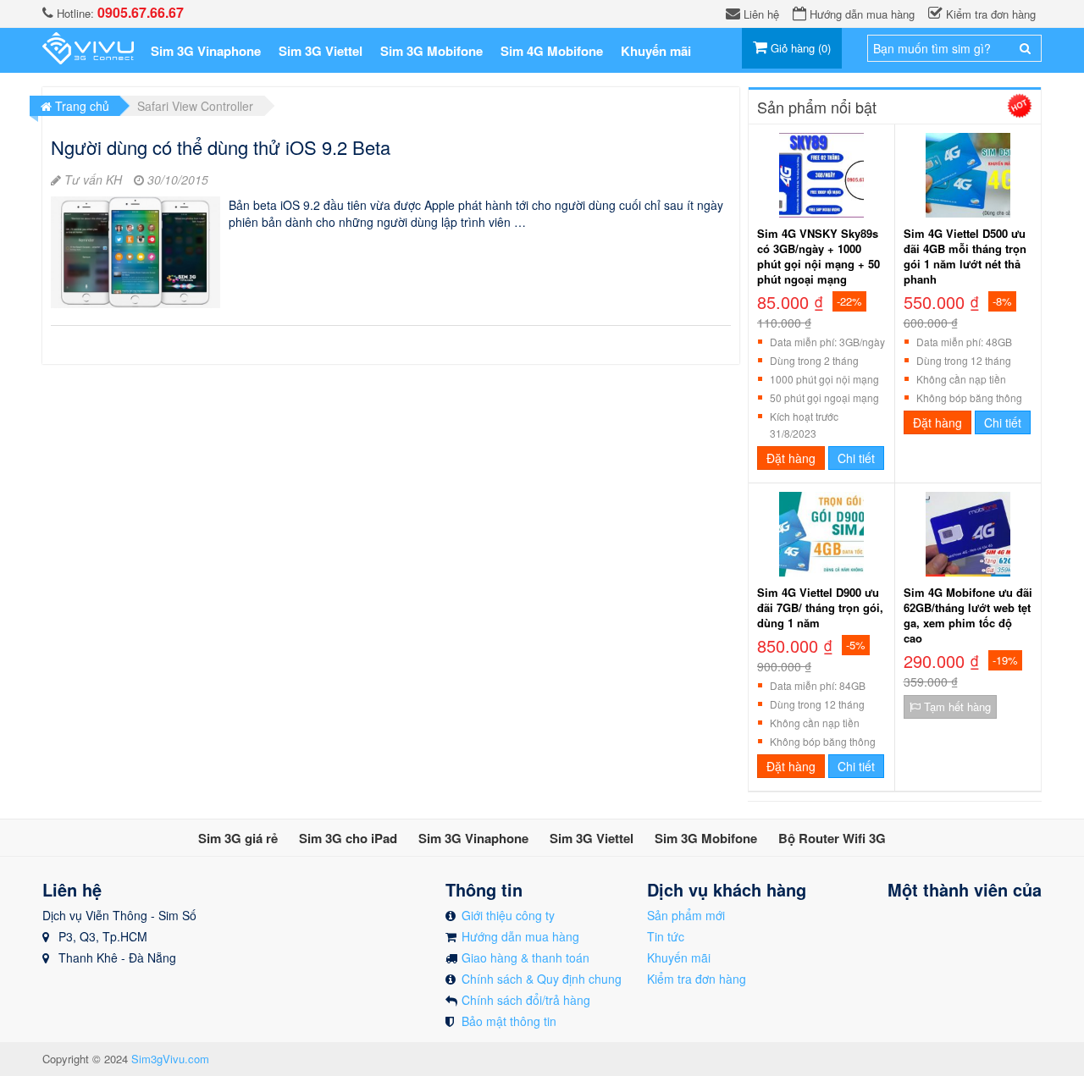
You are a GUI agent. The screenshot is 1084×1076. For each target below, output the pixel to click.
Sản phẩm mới (686, 915)
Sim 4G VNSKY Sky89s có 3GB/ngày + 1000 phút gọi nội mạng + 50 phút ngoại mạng (818, 256)
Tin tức (665, 936)
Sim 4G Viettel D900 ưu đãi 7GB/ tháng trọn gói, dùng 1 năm (820, 608)
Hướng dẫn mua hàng (520, 936)
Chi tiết (856, 458)
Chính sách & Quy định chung (542, 978)
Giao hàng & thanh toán (525, 957)
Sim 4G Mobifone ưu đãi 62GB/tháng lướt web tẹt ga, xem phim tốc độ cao (968, 615)
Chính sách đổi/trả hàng (526, 999)
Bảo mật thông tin (509, 1021)
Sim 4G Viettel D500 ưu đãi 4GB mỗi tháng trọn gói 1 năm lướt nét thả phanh (965, 256)
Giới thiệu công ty (508, 915)
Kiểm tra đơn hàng (696, 978)
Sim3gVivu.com (170, 1059)
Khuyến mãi (679, 957)
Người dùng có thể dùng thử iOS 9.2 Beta (220, 147)
